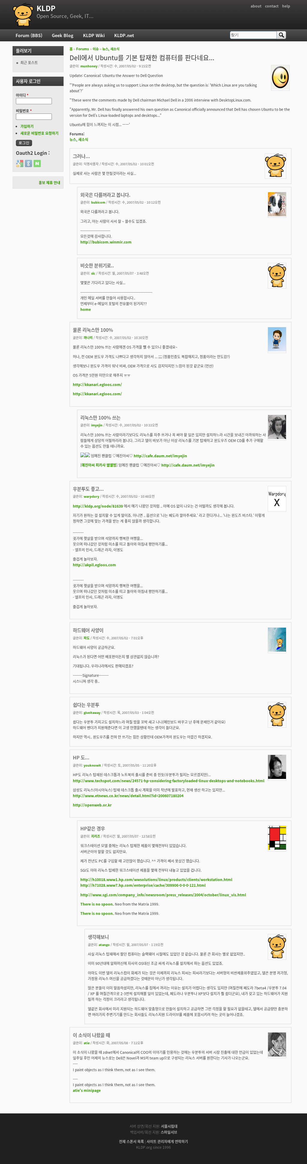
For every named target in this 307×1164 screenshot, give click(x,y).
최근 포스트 (29, 62)
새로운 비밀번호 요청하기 (39, 133)
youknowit (92, 765)
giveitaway (92, 712)
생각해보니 (98, 936)
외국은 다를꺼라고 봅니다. (105, 194)
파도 (87, 637)
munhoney (88, 65)
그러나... (81, 156)
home (85, 309)
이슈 (96, 48)
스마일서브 (169, 1132)
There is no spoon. (97, 903)
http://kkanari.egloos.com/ (97, 384)
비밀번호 (24, 110)
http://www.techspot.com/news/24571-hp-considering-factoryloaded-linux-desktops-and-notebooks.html (168, 780)
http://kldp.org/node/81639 (98, 505)
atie (87, 1042)
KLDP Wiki (94, 35)
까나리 (88, 337)
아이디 (22, 95)
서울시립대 (169, 1126)
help (286, 5)
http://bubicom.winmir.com (106, 241)
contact (272, 5)
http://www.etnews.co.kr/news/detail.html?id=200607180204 (128, 795)
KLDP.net (124, 35)
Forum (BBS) (29, 35)
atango (104, 944)
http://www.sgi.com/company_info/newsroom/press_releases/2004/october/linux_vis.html (163, 894)
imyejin (97, 425)
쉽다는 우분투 (86, 704)
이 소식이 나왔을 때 (91, 1035)
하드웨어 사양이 (88, 630)
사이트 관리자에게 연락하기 (167, 1141)
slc (93, 273)
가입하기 (27, 126)
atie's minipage (87, 1090)
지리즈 (95, 836)
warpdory (91, 496)
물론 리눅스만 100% (93, 329)
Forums (82, 48)
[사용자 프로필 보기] (280, 87)
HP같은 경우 (92, 828)
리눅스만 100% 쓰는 (100, 417)
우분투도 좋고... (88, 488)
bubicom (98, 202)
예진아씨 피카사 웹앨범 (99, 464)
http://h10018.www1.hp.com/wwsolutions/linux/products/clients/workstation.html (156, 879)
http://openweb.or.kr (92, 804)
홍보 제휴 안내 (49, 182)
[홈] (23, 14)
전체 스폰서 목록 (131, 1141)
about (256, 5)
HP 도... (81, 757)
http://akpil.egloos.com (94, 564)
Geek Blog (62, 35)
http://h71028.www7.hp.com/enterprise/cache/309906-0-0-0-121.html (143, 885)
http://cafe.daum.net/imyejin (160, 455)
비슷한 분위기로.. (97, 265)
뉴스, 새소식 (110, 48)
